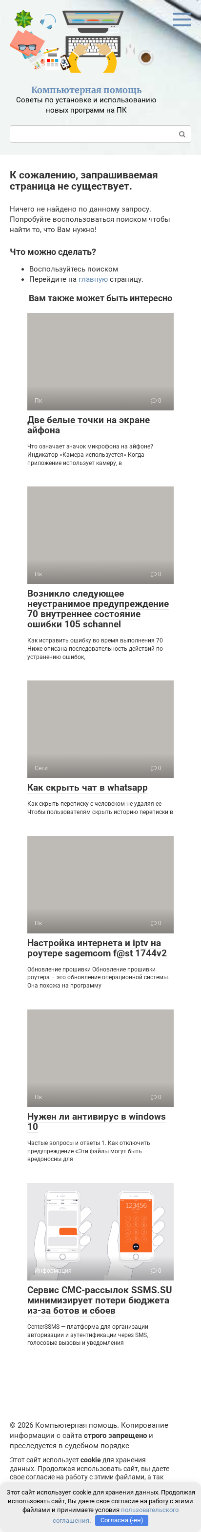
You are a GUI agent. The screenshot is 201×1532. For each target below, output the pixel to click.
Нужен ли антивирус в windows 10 (96, 1121)
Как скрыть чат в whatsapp (87, 787)
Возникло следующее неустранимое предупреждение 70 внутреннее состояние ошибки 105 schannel (98, 609)
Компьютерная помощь (86, 90)
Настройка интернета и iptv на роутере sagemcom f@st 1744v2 (97, 948)
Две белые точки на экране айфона (88, 425)
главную (93, 279)
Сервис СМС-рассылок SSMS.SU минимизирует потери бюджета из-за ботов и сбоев (99, 1300)
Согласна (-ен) (121, 1520)
